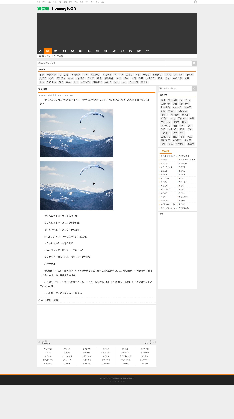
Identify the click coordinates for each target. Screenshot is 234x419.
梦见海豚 (182, 186)
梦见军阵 (182, 189)
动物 (54, 2)
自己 (61, 82)
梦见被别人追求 (184, 208)
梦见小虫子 (183, 182)
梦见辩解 (182, 201)
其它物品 (106, 75)
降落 (53, 56)
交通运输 (51, 75)
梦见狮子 (164, 193)
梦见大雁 (164, 171)
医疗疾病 (157, 75)
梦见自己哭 (165, 201)
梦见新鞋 (164, 160)
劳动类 (146, 75)
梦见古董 (182, 174)
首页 (40, 51)
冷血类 (129, 75)
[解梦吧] (57, 5)
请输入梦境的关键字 (44, 61)
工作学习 (61, 78)
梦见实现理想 (165, 189)
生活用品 (51, 82)
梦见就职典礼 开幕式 (168, 204)
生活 (41, 82)
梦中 (126, 78)
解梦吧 (131, 378)
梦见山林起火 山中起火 (187, 160)
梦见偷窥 (182, 171)
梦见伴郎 (182, 193)
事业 (59, 2)
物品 (187, 78)
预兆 (38, 2)
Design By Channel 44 (117, 381)
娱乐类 (42, 78)
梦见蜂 (163, 197)
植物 (160, 78)
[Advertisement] (110, 30)
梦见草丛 (164, 174)
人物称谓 (75, 75)
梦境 (70, 2)
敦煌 (70, 78)
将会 (51, 78)
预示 (124, 82)
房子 (102, 2)
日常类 (91, 78)
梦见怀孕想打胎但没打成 (169, 208)
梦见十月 (148, 343)
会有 (85, 75)
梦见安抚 (182, 167)
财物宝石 (85, 82)
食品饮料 (133, 82)
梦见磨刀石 (165, 178)
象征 (49, 2)
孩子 (92, 2)
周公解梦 (178, 75)
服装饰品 (109, 78)
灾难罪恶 (177, 78)
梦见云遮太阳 (183, 197)
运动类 (108, 82)
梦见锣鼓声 (183, 163)
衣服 (76, 2)
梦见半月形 (46, 343)
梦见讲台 (182, 178)
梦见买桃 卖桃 (184, 156)
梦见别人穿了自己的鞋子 (169, 156)
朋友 (65, 2)
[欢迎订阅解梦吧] (195, 1)
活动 (168, 78)
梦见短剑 (164, 182)
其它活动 (95, 75)
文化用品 (80, 78)
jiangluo (43, 95)
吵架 (97, 2)
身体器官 (97, 82)
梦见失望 (164, 186)
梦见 (43, 2)
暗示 (99, 78)
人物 (66, 75)
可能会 (168, 75)
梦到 (133, 78)
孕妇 (86, 2)
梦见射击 (164, 163)
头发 (81, 2)
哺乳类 (189, 75)
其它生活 (118, 75)
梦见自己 (150, 78)
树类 (119, 78)
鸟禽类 (144, 82)
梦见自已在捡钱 (166, 167)
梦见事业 (182, 204)
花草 (68, 82)
